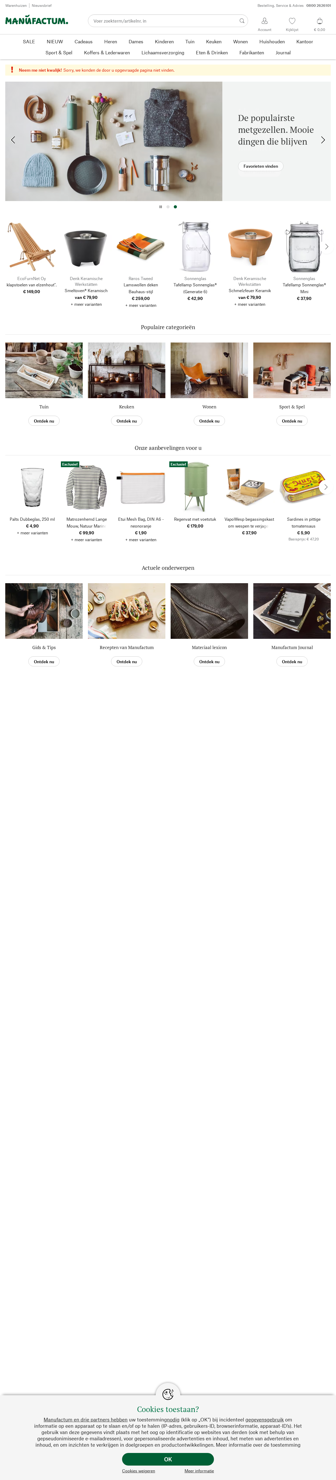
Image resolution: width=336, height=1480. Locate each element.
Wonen (209, 407)
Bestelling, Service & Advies (294, 5)
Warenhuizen (16, 5)
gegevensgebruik (264, 1419)
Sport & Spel (292, 407)
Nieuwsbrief (42, 5)
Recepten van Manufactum (127, 647)
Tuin (44, 407)
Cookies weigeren (138, 1470)
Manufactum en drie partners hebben (86, 1419)
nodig (173, 1419)
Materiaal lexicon (209, 647)
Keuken (126, 407)
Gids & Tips (44, 647)
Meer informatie (199, 1470)
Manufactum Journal (292, 647)
